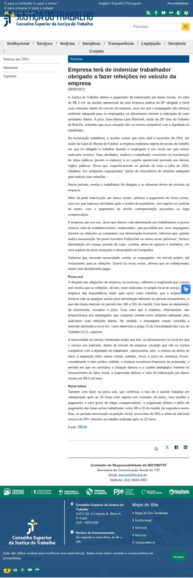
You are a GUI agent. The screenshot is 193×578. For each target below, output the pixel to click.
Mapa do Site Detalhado (151, 513)
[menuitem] (18, 43)
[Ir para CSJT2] (48, 19)
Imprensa (10, 76)
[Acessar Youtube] (163, 13)
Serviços (140, 527)
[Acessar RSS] (148, 13)
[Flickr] (37, 570)
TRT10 (82, 427)
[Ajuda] (186, 13)
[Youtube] (30, 570)
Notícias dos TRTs (16, 59)
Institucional (143, 520)
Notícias (140, 535)
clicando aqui (32, 558)
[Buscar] (185, 27)
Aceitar (178, 557)
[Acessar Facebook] (156, 13)
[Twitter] (167, 449)
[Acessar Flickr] (171, 13)
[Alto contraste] (178, 13)
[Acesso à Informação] (8, 569)
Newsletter (11, 67)
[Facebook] (176, 449)
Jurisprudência (144, 542)
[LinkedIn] (185, 449)
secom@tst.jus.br (133, 475)
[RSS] (15, 570)
